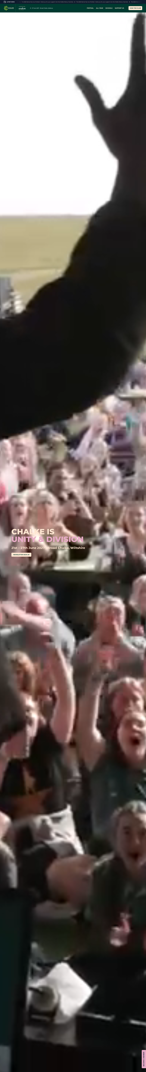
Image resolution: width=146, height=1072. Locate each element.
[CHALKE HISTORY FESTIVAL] (15, 8)
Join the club (135, 8)
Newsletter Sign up (21, 555)
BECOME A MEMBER (144, 1059)
